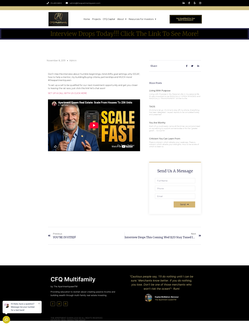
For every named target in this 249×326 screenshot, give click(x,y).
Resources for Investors (141, 19)
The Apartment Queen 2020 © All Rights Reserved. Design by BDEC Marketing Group (77, 319)
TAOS (152, 106)
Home (87, 19)
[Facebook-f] (53, 304)
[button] (185, 19)
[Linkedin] (65, 304)
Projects (96, 19)
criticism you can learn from (164, 138)
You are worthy (157, 122)
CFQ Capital (109, 19)
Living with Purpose (159, 90)
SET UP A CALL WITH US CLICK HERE (67, 93)
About (120, 19)
